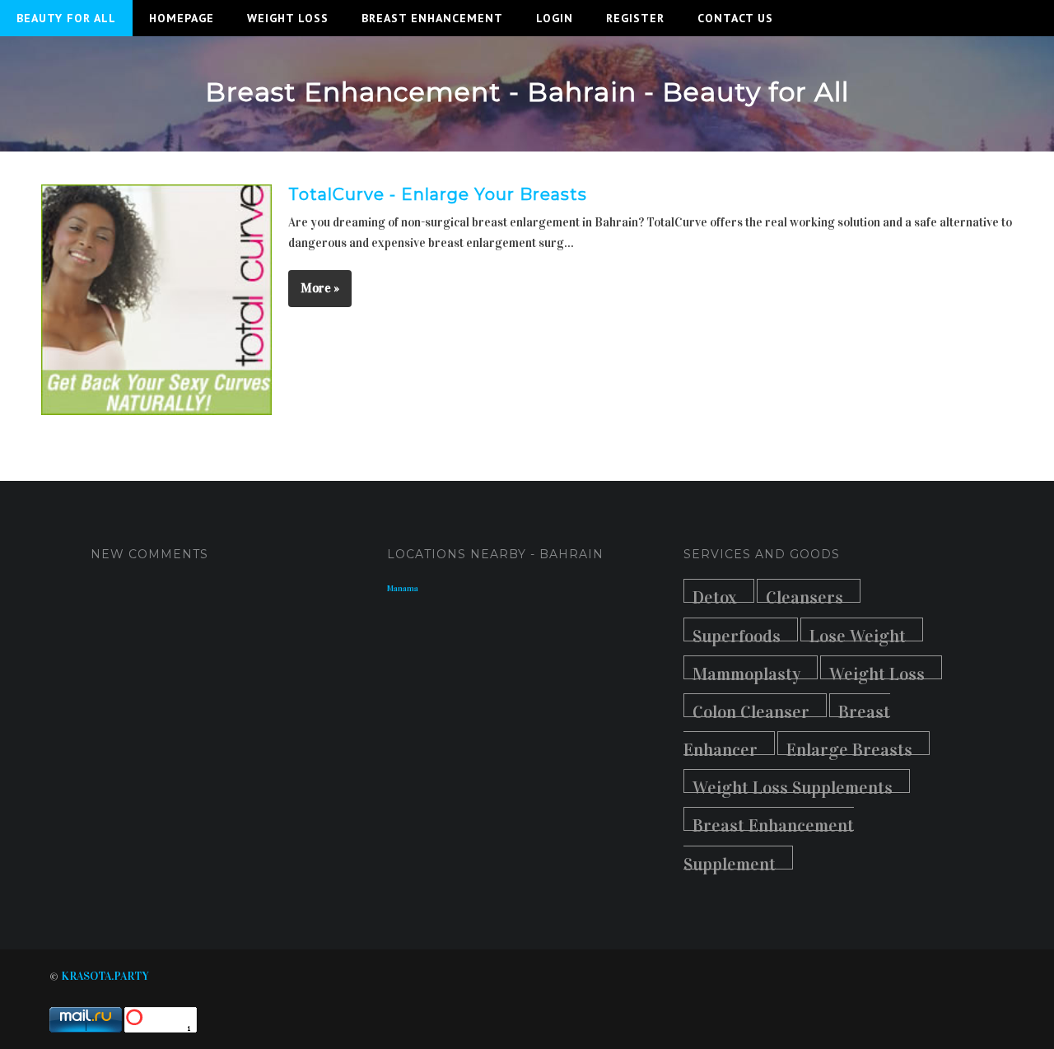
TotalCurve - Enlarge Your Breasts (437, 194)
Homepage (181, 18)
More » (320, 288)
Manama (402, 589)
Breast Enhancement (432, 18)
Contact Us (735, 18)
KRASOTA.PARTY (105, 976)
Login (554, 18)
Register (635, 18)
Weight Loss (288, 18)
